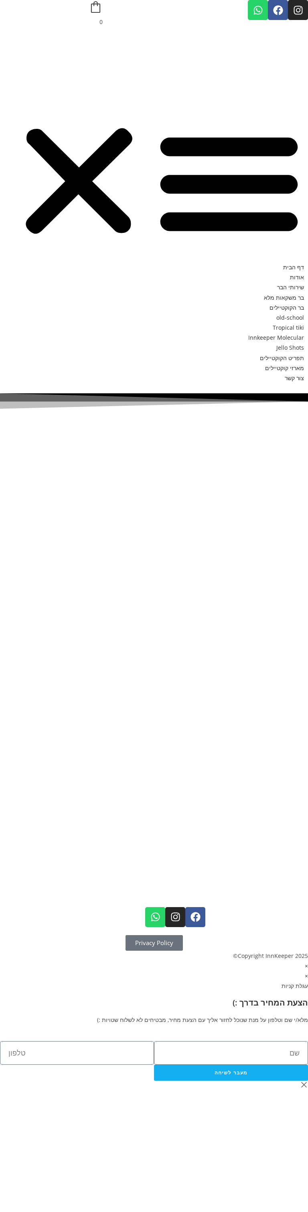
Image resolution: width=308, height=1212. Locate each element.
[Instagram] (298, 10)
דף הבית (293, 267)
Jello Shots (290, 347)
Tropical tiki (288, 327)
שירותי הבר (290, 287)
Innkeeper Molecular (276, 337)
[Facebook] (278, 10)
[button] (154, 181)
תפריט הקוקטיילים (282, 358)
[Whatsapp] (258, 10)
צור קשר (294, 378)
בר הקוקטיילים (287, 307)
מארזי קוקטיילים (284, 368)
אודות (297, 277)
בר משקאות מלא (284, 297)
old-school (290, 317)
